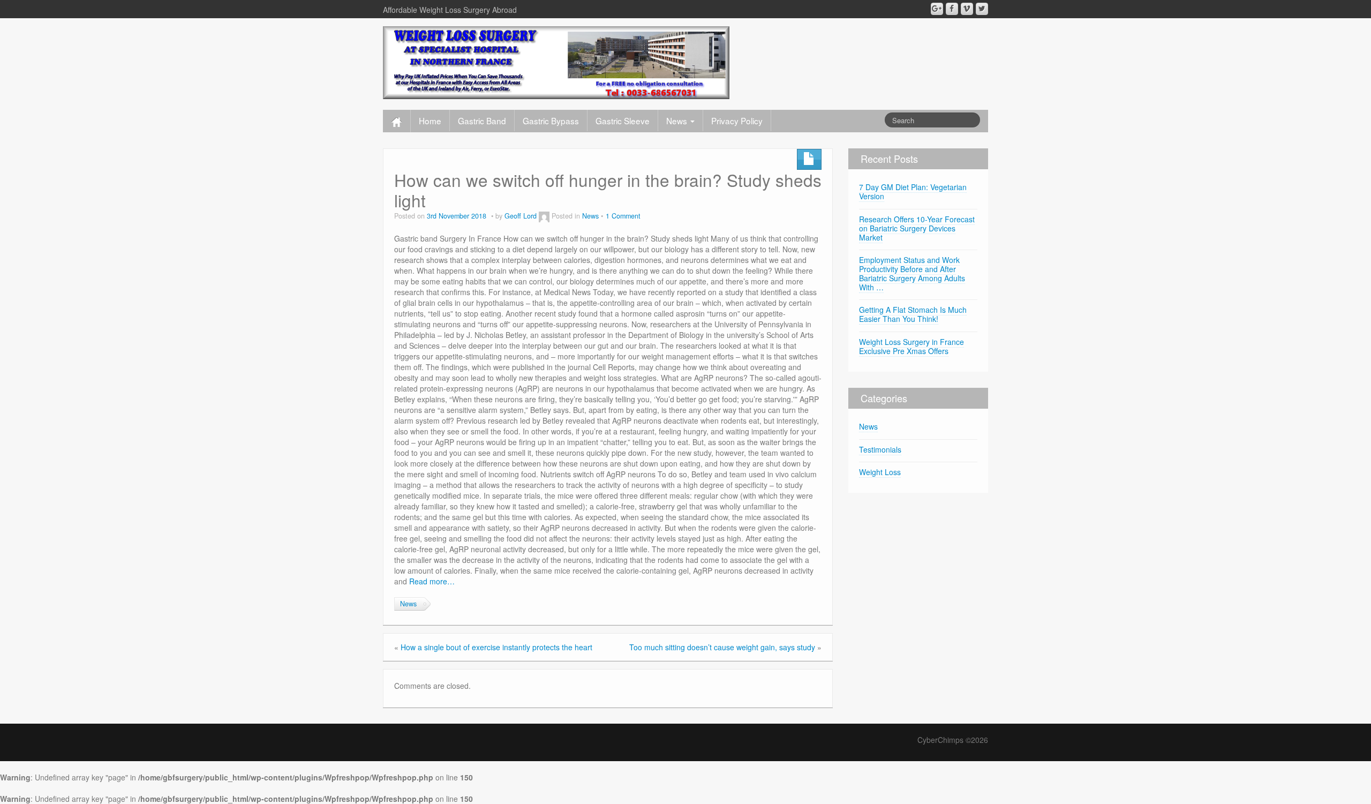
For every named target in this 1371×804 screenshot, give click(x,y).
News (677, 120)
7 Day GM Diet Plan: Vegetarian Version (913, 191)
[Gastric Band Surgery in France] (556, 61)
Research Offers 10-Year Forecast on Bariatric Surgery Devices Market (917, 228)
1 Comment (623, 216)
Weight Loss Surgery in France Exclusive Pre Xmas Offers (911, 346)
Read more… (432, 581)
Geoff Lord (520, 216)
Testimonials (880, 449)
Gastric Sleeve (623, 120)
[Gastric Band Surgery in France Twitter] (982, 9)
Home (430, 120)
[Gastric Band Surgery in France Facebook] (952, 9)
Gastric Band (482, 120)
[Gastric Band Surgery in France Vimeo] (967, 9)
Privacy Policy (737, 120)
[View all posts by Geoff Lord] (544, 216)
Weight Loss (880, 472)
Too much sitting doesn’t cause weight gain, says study (722, 647)
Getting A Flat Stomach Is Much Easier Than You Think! (913, 314)
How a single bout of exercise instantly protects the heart (496, 647)
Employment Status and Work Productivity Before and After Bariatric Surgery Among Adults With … (912, 273)
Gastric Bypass (551, 120)
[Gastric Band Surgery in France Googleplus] (937, 9)
